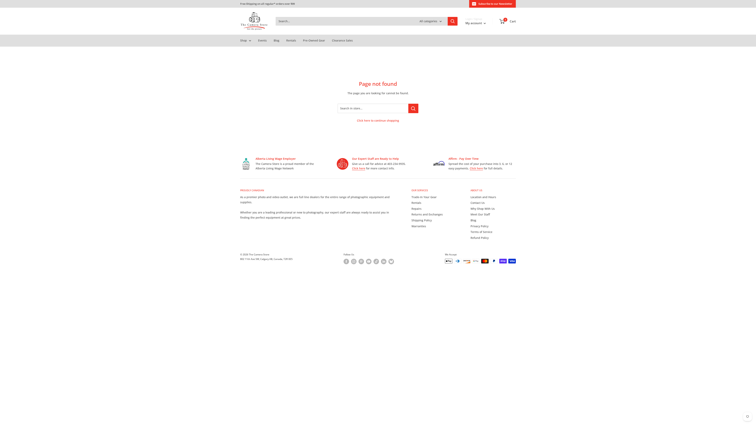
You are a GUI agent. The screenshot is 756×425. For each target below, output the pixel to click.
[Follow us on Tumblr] (391, 261)
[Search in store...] (413, 108)
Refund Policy (480, 238)
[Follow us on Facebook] (346, 261)
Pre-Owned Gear (314, 40)
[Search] (453, 21)
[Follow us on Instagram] (354, 261)
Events (262, 40)
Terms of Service (481, 232)
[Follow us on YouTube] (369, 261)
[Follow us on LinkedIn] (383, 261)
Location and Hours (483, 197)
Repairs (416, 209)
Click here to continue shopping (378, 120)
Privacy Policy (479, 226)
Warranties (418, 226)
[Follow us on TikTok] (376, 261)
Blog (276, 40)
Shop (243, 40)
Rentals (291, 40)
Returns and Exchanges (427, 214)
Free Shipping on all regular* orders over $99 (267, 4)
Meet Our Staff (480, 214)
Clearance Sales (342, 40)
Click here (358, 168)
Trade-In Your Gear (424, 197)
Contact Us (478, 203)
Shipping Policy (421, 220)
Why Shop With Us (483, 209)
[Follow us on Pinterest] (361, 261)
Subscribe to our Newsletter (495, 4)
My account (474, 23)
